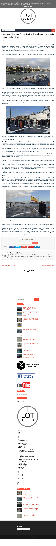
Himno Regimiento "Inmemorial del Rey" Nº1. (28, 335)
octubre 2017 (22, 443)
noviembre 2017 (23, 442)
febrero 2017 (22, 465)
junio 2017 (21, 447)
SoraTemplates (23, 536)
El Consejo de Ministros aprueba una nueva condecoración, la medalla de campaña (31, 510)
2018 (19, 437)
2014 (19, 471)
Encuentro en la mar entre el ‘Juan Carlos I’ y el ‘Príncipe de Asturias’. (30, 330)
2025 (19, 430)
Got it (32, 6)
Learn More (26, 6)
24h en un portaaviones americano (24, 483)
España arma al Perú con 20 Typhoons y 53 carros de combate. (30, 314)
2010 (19, 477)
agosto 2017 (22, 444)
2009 (19, 478)
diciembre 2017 (22, 440)
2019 (19, 436)
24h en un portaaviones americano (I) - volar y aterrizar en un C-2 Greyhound (30, 308)
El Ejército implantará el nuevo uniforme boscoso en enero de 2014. (30, 319)
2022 (19, 432)
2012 (19, 474)
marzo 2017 (22, 464)
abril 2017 (21, 463)
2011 (19, 475)
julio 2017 (21, 446)
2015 (19, 470)
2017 (19, 439)
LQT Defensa (19, 484)
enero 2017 (22, 467)
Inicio (18, 482)
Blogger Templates (37, 536)
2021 (19, 433)
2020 (19, 435)
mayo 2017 (21, 461)
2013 (19, 472)
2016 (19, 468)
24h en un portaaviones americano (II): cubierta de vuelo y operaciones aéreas (31, 356)
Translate (21, 530)
